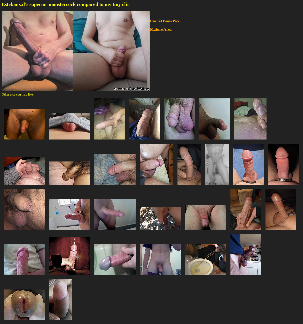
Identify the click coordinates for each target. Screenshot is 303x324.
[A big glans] (115, 276)
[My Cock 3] (245, 276)
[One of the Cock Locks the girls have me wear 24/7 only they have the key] (280, 231)
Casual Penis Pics (164, 21)
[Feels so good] (250, 140)
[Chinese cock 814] (69, 185)
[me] (24, 231)
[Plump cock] (156, 185)
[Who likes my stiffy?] (115, 231)
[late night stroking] (189, 185)
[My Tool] (205, 231)
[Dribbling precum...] (24, 276)
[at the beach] (160, 231)
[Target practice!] (205, 276)
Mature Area (161, 29)
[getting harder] (248, 185)
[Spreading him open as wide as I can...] (24, 321)
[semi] (160, 276)
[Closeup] (60, 321)
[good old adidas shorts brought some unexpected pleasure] (144, 140)
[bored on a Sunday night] (69, 140)
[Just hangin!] (217, 185)
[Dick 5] (245, 231)
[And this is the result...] (24, 185)
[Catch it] (69, 276)
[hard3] (69, 231)
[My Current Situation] (179, 140)
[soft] (24, 140)
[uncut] (214, 140)
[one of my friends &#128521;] (109, 140)
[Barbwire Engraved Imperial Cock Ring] (283, 185)
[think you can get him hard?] (115, 185)
